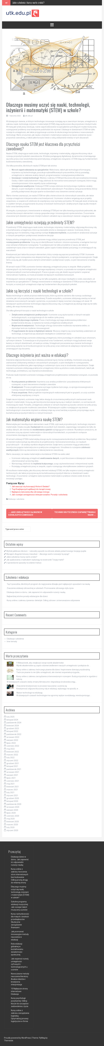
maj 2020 (11, 819)
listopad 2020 (12, 801)
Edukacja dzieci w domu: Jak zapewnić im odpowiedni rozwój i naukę (36, 592)
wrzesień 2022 (13, 737)
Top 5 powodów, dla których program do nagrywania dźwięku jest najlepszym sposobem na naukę (48, 584)
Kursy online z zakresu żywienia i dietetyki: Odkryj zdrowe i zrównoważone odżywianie (43, 600)
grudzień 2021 (13, 763)
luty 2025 (10, 717)
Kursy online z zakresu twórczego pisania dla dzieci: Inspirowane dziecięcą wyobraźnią (53, 670)
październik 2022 (14, 734)
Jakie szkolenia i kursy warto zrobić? (21, 557)
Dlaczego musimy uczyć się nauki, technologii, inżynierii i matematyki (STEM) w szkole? (20, 892)
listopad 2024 (12, 720)
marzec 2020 (12, 824)
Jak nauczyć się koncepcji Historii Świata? (31, 486)
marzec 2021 (12, 790)
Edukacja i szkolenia (16, 499)
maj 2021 (11, 784)
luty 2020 (10, 827)
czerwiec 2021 (13, 781)
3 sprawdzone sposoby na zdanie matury (23, 563)
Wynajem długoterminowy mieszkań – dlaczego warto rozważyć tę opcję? (37, 554)
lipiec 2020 (11, 813)
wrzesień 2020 (13, 807)
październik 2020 (14, 804)
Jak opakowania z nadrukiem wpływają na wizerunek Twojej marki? (41, 2)
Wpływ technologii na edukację (29, 693)
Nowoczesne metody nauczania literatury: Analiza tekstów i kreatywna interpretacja (20, 979)
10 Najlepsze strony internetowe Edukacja (19, 991)
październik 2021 (14, 769)
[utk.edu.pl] (22, 13)
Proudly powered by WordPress (17, 1038)
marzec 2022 (12, 755)
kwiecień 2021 (13, 787)
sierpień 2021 (12, 775)
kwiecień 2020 (13, 821)
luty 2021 (10, 792)
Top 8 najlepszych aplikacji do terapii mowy (31, 489)
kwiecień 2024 (13, 726)
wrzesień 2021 (13, 772)
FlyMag (42, 1038)
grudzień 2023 (13, 728)
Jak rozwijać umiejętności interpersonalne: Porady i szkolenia (39, 495)
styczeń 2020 (12, 830)
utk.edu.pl (29, 116)
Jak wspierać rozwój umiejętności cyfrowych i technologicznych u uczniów (19, 964)
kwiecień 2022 (13, 752)
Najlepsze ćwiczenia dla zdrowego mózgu (30, 492)
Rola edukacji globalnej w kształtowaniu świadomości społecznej (17, 949)
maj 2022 (11, 749)
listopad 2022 (12, 731)
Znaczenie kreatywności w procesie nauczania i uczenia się (41, 686)
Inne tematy (12, 641)
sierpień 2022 (12, 740)
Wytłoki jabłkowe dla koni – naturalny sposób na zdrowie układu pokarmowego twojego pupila (46, 551)
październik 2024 (14, 723)
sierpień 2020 (12, 810)
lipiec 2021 (11, 778)
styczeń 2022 (12, 760)
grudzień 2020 (13, 798)
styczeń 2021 (12, 795)
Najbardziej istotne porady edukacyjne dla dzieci (27, 596)
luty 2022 (10, 757)
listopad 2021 (12, 766)
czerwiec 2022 (13, 746)
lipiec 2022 (11, 743)
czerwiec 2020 (13, 816)
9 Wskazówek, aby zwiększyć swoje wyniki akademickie (40, 663)
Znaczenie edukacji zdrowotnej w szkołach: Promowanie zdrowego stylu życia (40, 588)
